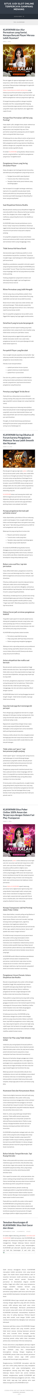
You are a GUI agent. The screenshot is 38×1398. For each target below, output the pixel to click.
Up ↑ (19, 1394)
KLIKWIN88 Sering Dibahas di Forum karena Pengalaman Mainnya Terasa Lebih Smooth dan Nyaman (18, 439)
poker (24, 471)
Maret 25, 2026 (7, 446)
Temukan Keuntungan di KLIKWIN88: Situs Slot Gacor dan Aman (18, 1225)
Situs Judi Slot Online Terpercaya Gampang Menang (19, 6)
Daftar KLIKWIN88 (13, 886)
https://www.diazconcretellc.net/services (15, 90)
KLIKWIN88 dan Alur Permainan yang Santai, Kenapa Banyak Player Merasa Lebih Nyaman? (18, 34)
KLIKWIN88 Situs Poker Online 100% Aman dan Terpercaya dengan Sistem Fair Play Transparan (19, 813)
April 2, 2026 (7, 41)
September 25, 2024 (9, 1231)
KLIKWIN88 (13, 152)
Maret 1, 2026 (7, 821)
